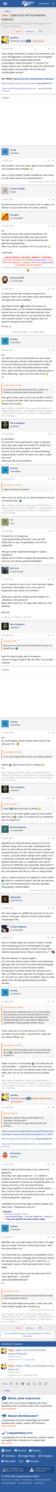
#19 (53, 1164)
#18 (53, 1107)
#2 (53, 160)
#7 (53, 434)
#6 (53, 350)
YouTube (34, 1461)
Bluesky (36, 1450)
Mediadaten (27, 1480)
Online (17, 1356)
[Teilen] (49, 48)
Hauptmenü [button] (5, 3)
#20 (53, 1237)
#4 (53, 226)
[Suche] (53, 3)
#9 (53, 531)
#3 (53, 199)
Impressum (6, 1480)
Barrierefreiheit (25, 1483)
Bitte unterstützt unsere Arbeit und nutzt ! (26, 83)
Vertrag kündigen (8, 1483)
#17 (53, 1001)
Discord (22, 1450)
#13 (53, 798)
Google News (28, 1456)
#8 (53, 479)
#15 (53, 908)
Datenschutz (39, 1483)
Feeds (8, 1450)
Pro (28, 41)
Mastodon (10, 1461)
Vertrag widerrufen (42, 1480)
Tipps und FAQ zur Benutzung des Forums (18, 88)
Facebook (10, 1456)
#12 (53, 732)
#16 (53, 937)
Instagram (47, 1456)
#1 (53, 48)
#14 (53, 838)
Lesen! (25, 1214)
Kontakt (16, 1480)
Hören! (7, 1214)
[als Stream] (15, 1214)
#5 (53, 288)
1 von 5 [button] (18, 31)
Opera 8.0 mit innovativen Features (33, 78)
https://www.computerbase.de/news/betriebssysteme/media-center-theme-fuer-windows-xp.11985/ (27, 1132)
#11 (53, 635)
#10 (53, 579)
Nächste (29, 31)
